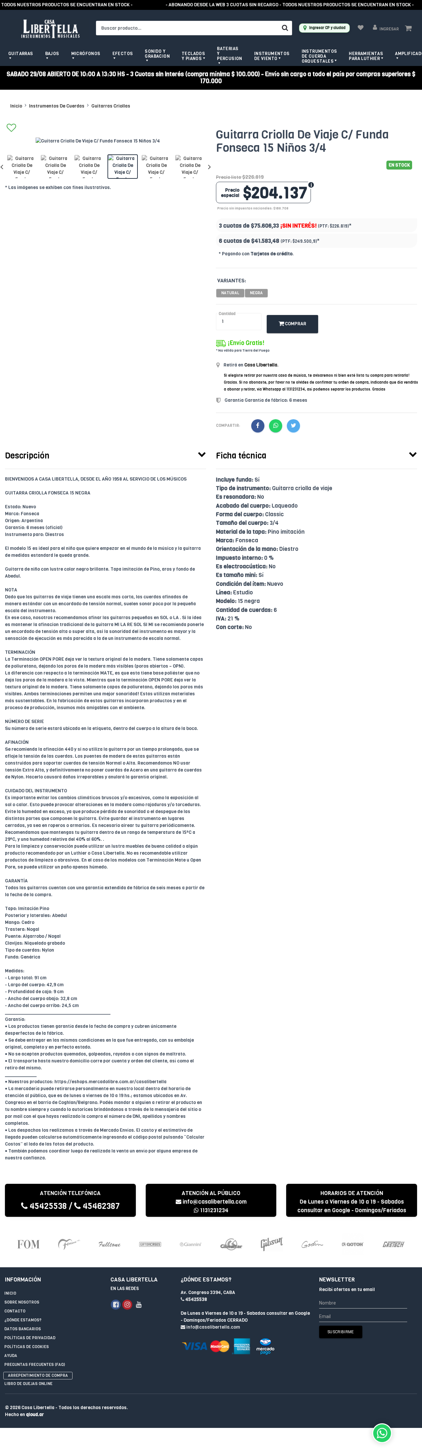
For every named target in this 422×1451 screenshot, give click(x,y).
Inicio (16, 106)
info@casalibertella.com (215, 1202)
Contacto (14, 1311)
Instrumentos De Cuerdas (56, 106)
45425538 (47, 1206)
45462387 (100, 1206)
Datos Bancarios (22, 1329)
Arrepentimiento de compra (38, 1375)
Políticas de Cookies (26, 1346)
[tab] (105, 454)
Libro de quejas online (28, 1383)
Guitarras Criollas (110, 106)
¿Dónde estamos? (23, 1320)
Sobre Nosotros (21, 1302)
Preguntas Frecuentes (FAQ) (34, 1364)
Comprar (295, 324)
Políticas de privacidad (29, 1338)
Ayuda (10, 1355)
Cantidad (227, 313)
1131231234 (213, 1210)
